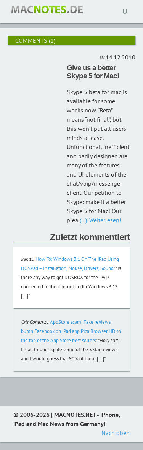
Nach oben (115, 433)
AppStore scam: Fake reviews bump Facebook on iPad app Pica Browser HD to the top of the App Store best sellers (71, 331)
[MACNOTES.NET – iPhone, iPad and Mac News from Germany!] (47, 9)
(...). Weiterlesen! (99, 220)
